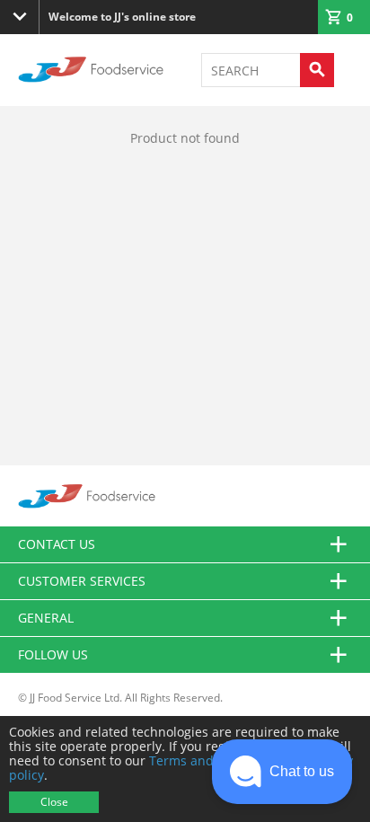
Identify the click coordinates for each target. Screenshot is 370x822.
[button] (282, 771)
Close (54, 801)
